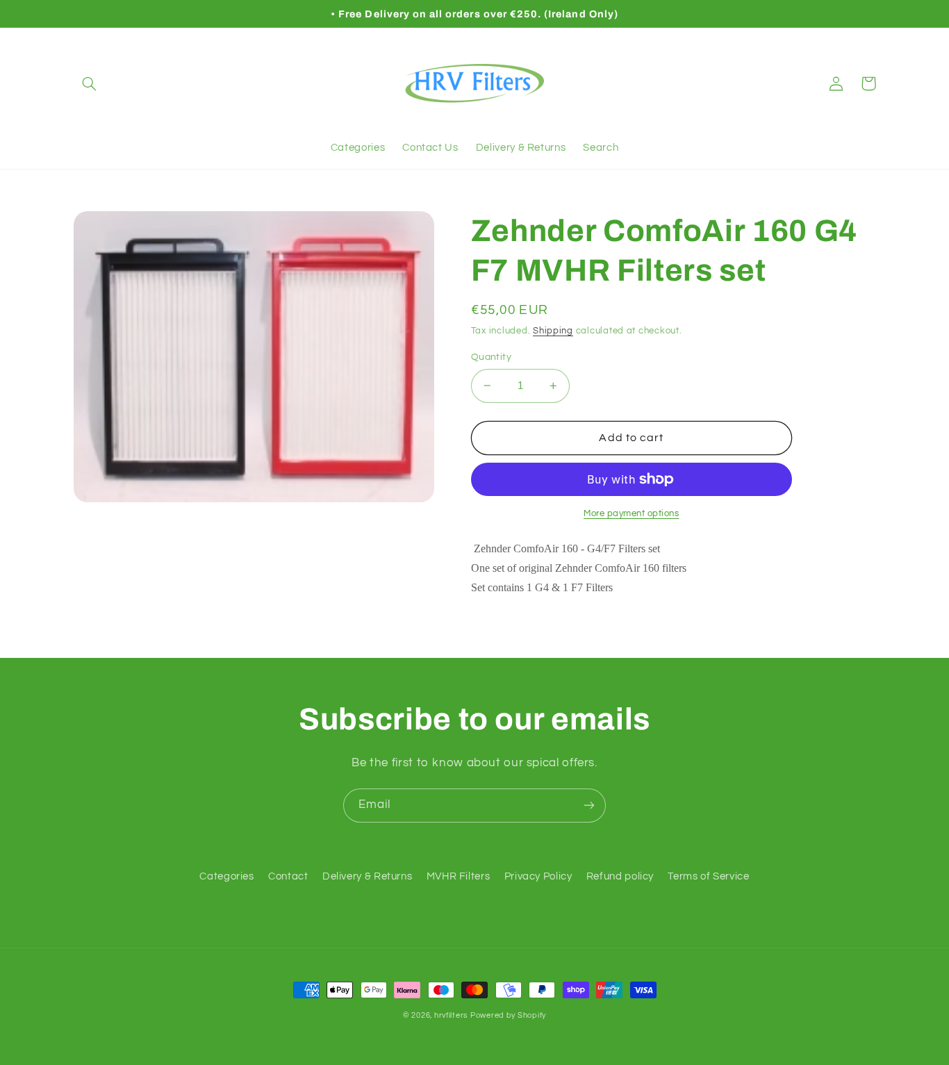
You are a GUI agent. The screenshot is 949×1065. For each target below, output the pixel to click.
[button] (90, 83)
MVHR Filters (458, 876)
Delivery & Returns (367, 876)
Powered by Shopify (508, 1015)
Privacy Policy (538, 876)
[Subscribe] (589, 806)
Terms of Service (708, 876)
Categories (226, 876)
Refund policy (620, 876)
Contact (288, 876)
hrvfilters (451, 1015)
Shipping (553, 331)
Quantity (491, 357)
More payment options (631, 513)
